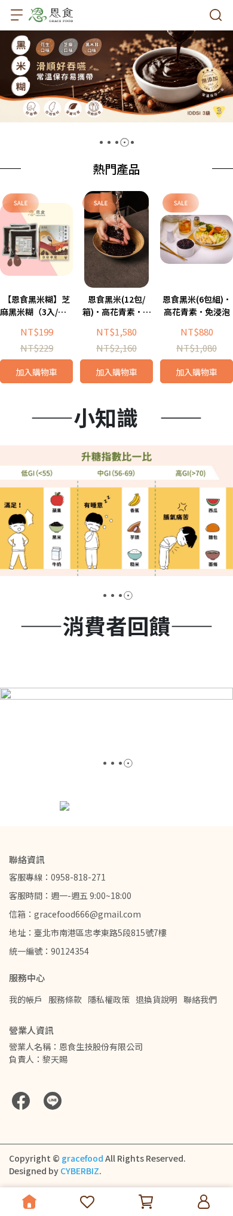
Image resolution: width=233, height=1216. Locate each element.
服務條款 (65, 999)
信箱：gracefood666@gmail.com (75, 914)
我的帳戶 (25, 999)
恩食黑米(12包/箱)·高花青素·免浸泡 (116, 305)
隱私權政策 (109, 999)
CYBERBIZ (79, 1171)
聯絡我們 (200, 999)
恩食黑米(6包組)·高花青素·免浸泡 (197, 305)
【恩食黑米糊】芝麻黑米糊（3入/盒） (36, 305)
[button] (101, 142)
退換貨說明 (156, 999)
